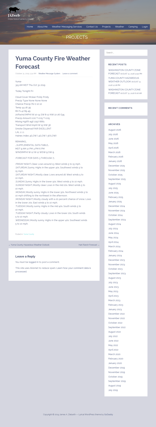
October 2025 (115, 174)
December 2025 (116, 165)
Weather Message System (49, 73)
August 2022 (114, 332)
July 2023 (113, 282)
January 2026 (115, 161)
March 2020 (114, 354)
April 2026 (113, 147)
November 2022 (116, 318)
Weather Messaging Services (67, 26)
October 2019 (115, 376)
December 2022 (116, 313)
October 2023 (115, 269)
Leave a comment (70, 73)
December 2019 (116, 367)
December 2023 (116, 260)
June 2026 (113, 138)
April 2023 (113, 296)
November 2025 (116, 170)
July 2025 (113, 188)
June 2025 (113, 192)
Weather (119, 26)
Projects (106, 26)
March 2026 (114, 152)
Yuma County (29, 234)
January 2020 (115, 363)
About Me (42, 26)
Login (145, 26)
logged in (34, 262)
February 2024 (115, 251)
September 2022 (117, 327)
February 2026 (115, 156)
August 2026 (114, 130)
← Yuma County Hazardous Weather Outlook (29, 245)
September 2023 (117, 273)
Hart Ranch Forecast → (89, 245)
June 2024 (113, 233)
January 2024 (115, 255)
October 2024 (115, 215)
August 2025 (114, 183)
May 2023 (113, 291)
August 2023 (114, 278)
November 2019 (116, 372)
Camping (133, 26)
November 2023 (116, 264)
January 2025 (115, 201)
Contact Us (92, 26)
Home (30, 26)
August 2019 (114, 385)
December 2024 (116, 206)
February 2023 (115, 305)
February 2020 (115, 358)
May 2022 (113, 345)
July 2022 (113, 336)
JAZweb (14, 15)
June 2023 (113, 287)
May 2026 (113, 143)
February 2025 (115, 197)
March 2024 (114, 246)
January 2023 (115, 309)
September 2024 (117, 219)
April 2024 (113, 242)
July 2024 (113, 228)
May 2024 (113, 237)
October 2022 (115, 323)
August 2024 (114, 224)
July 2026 (113, 134)
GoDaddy (108, 414)
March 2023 (114, 300)
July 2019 (113, 390)
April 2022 (113, 349)
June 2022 (113, 340)
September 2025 (117, 179)
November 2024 (116, 210)
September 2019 (117, 381)
